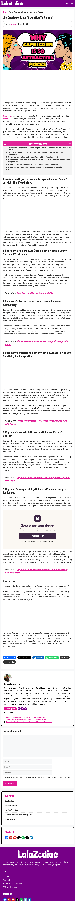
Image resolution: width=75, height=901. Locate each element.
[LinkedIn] (22, 708)
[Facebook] (25, 708)
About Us (6, 876)
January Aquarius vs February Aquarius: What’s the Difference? (27, 720)
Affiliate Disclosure (11, 887)
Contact (6, 880)
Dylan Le (14, 24)
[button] (67, 3)
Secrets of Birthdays (11, 810)
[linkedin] (31, 837)
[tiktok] (27, 837)
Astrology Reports (10, 819)
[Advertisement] (37, 87)
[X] (19, 837)
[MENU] (72, 3)
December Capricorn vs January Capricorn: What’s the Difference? (29, 722)
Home (5, 12)
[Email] (19, 708)
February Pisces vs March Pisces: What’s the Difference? (25, 717)
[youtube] (15, 837)
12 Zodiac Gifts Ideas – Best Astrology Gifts (18, 815)
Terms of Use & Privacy (12, 883)
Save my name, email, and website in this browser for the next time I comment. (38, 777)
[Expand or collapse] (70, 143)
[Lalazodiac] (12, 3)
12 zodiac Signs (9, 801)
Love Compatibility (11, 805)
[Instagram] (10, 837)
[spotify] (23, 837)
